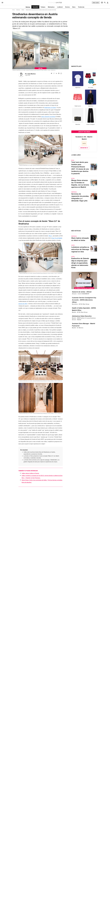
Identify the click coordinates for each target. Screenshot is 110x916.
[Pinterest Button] (59, 73)
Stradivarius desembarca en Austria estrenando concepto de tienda (41, 9)
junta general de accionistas (48, 116)
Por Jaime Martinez (30, 74)
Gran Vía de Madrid (57, 238)
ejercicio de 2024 (22, 303)
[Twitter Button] (51, 73)
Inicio (13, 9)
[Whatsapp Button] (61, 73)
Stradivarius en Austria (50, 107)
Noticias (18, 9)
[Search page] (104, 3)
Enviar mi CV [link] (84, 148)
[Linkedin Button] (56, 73)
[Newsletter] (101, 3)
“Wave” (50, 236)
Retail (23, 9)
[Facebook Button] (54, 73)
